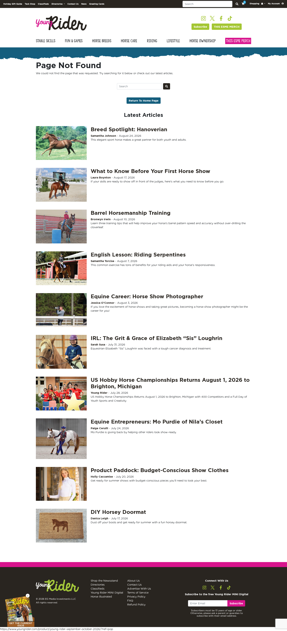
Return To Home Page (143, 100)
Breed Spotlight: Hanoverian (129, 129)
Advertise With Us (139, 588)
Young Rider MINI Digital (107, 592)
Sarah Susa (98, 344)
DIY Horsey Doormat (118, 512)
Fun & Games (74, 41)
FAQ (130, 600)
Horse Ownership (203, 41)
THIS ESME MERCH (226, 26)
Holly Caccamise (102, 476)
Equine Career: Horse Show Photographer (147, 296)
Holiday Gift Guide (12, 4)
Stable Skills (45, 41)
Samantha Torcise (102, 260)
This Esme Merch (238, 41)
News (84, 4)
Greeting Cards (96, 4)
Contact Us (73, 4)
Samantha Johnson (103, 135)
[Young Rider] (61, 22)
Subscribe (200, 26)
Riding (152, 41)
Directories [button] (57, 4)
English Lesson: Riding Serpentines (138, 255)
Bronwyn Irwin (101, 219)
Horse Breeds (101, 41)
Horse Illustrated (101, 596)
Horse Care (129, 41)
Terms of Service (137, 592)
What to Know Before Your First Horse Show (150, 171)
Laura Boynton (101, 177)
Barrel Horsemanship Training (131, 213)
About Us (133, 580)
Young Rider (99, 392)
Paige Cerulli (99, 428)
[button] (257, 3)
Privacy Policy (136, 596)
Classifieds (43, 4)
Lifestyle (173, 41)
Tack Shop (30, 4)
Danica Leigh (99, 518)
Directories (98, 584)
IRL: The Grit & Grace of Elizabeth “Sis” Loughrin (156, 338)
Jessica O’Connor (102, 302)
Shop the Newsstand (104, 580)
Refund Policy (136, 604)
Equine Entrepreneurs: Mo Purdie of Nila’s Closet (157, 422)
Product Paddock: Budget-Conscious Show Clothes (160, 470)
